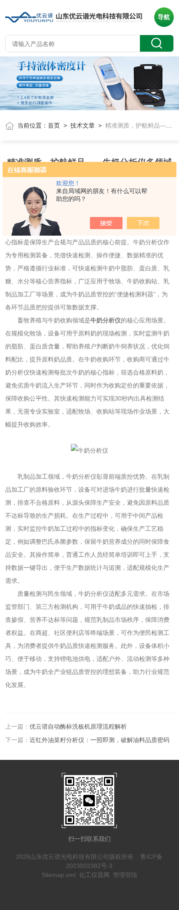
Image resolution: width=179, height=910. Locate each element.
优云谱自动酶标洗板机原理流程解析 (78, 726)
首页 (54, 125)
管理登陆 (125, 874)
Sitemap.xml (59, 874)
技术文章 (82, 125)
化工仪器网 (94, 874)
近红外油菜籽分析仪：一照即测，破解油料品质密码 (99, 739)
